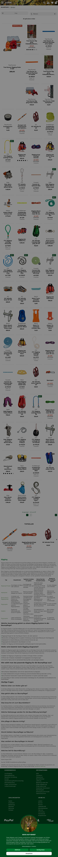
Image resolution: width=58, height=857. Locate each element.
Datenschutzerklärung (26, 846)
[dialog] (29, 428)
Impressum (34, 846)
